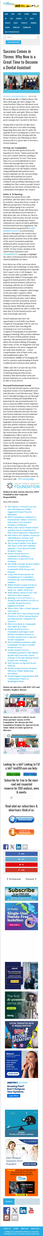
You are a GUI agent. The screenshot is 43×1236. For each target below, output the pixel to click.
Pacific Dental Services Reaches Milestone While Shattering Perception (22, 671)
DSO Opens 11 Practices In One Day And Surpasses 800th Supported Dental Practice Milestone (22, 510)
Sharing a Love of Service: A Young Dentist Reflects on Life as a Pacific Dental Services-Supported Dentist (23, 602)
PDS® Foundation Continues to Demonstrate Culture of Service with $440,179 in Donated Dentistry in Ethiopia (22, 521)
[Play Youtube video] (21, 703)
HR (6, 18)
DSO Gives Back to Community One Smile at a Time (22, 625)
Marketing (16, 27)
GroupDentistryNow (19, 96)
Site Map (15, 1229)
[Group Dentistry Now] (8, 3)
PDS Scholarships (26, 479)
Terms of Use (24, 1229)
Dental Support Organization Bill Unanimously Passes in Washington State (23, 679)
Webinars (33, 23)
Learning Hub (27, 27)
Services (7, 23)
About (32, 18)
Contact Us (7, 1229)
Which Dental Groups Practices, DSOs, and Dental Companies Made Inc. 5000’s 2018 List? (22, 587)
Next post (30, 879)
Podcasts (24, 23)
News (12, 14)
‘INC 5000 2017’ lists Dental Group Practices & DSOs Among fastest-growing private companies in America (23, 617)
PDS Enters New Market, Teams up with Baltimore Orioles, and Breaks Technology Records (23, 538)
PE (25, 18)
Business (19, 18)
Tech (11, 18)
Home (6, 14)
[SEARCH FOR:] (21, 37)
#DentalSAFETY (10, 254)
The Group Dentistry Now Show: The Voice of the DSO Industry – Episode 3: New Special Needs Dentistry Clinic (22, 547)
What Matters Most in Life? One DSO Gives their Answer (22, 594)
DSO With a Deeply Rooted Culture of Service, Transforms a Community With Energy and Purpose (24, 568)
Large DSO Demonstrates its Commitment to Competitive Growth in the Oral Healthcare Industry (22, 578)
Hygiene (26, 14)
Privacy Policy (35, 1229)
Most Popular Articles (12, 32)
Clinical (34, 14)
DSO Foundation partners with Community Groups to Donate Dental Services (22, 645)
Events (16, 23)
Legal (19, 14)
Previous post (15, 879)
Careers (7, 27)
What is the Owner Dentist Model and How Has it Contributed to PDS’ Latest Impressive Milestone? (23, 530)
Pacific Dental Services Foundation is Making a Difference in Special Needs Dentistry (21, 557)
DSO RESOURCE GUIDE (13, 42)
